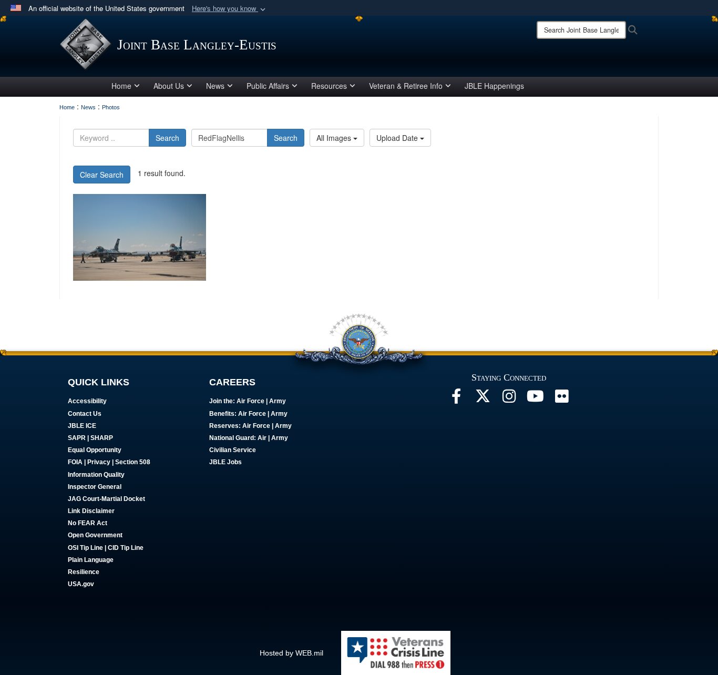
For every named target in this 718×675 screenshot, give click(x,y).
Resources (329, 85)
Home (121, 85)
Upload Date (398, 137)
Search (167, 137)
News (215, 85)
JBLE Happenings (494, 85)
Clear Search (102, 174)
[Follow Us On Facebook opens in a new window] (456, 399)
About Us (168, 85)
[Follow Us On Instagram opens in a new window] (509, 399)
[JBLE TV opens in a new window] (535, 399)
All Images (334, 137)
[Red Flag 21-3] (139, 237)
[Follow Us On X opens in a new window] (482, 399)
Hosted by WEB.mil (291, 653)
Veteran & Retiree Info (406, 85)
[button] (230, 8)
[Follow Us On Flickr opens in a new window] (561, 399)
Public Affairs (268, 85)
